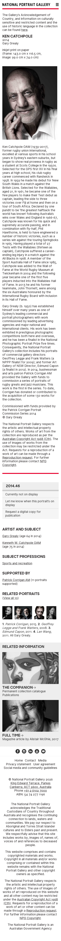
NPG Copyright (30, 918)
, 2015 (20, 624)
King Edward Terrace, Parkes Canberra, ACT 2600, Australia (30, 785)
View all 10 (10, 598)
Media (42, 760)
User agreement (44, 764)
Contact (30, 760)
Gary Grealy (10, 43)
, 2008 (28, 626)
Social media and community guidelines (30, 768)
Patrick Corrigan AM (16, 580)
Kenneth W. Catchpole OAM (21, 543)
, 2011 (17, 631)
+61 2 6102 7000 (35, 790)
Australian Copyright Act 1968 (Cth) (26, 439)
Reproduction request (17, 457)
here (24, 30)
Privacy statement (18, 764)
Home (19, 760)
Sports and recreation (17, 563)
